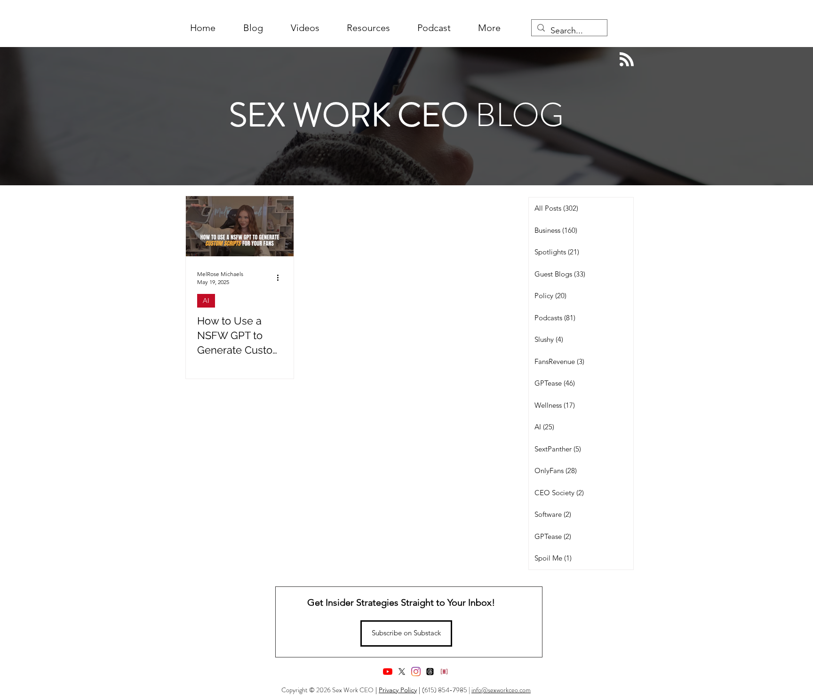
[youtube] (387, 671)
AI (206, 300)
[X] (401, 671)
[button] (489, 28)
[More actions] (281, 277)
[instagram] (416, 671)
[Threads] (430, 671)
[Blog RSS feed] (627, 59)
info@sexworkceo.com (501, 690)
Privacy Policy (398, 690)
